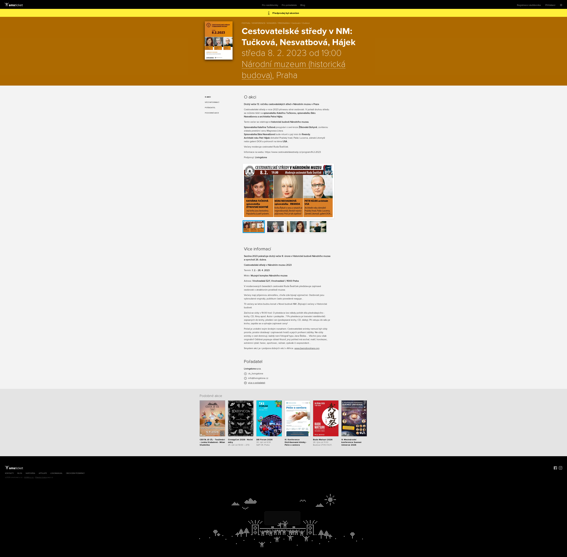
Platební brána (41, 477)
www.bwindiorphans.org (306, 348)
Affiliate (43, 473)
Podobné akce (212, 113)
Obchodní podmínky (75, 473)
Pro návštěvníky (270, 5)
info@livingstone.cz (258, 378)
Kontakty (9, 473)
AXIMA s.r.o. (29, 477)
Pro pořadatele (289, 5)
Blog (302, 5)
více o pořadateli (256, 382)
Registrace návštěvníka (529, 5)
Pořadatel (210, 108)
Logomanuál (56, 473)
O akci (208, 97)
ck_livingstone (255, 373)
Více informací (212, 102)
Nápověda (30, 473)
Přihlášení (550, 5)
